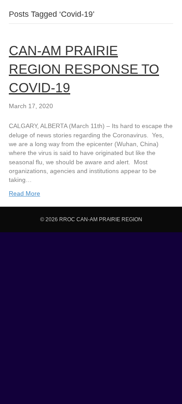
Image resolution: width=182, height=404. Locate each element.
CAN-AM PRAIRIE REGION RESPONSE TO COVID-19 (84, 69)
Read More (24, 193)
